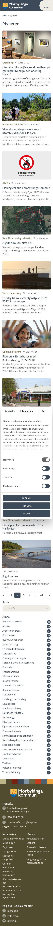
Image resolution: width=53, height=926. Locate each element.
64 (41, 595)
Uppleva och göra (11, 754)
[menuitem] (46, 5)
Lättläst (31, 842)
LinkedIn (12, 920)
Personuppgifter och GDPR (38, 853)
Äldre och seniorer (12, 621)
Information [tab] (26, 410)
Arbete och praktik (12, 630)
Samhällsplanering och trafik (17, 735)
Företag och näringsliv (14, 658)
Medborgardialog (11, 708)
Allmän (6, 626)
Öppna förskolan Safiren (15, 726)
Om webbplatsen (36, 847)
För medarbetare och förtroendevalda (11, 883)
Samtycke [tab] (10, 410)
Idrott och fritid (10, 680)
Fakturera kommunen (8, 873)
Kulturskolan (9, 694)
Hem (4, 15)
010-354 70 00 (15, 817)
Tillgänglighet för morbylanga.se (36, 861)
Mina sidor (8, 842)
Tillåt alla (26, 498)
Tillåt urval (26, 505)
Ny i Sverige (8, 717)
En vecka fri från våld (13, 649)
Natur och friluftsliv (12, 712)
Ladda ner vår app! (13, 838)
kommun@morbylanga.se (22, 822)
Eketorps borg (10, 644)
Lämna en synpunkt (7, 857)
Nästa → (48, 595)
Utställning (8, 758)
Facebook (12, 910)
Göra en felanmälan (8, 865)
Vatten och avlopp (12, 767)
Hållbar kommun (11, 676)
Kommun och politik (13, 685)
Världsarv (7, 763)
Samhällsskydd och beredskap (18, 740)
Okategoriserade (11, 722)
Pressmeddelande (11, 731)
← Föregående (5, 595)
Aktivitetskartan (35, 838)
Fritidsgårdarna (10, 671)
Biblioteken (8, 635)
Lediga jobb (9, 851)
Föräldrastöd (9, 653)
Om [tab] (43, 410)
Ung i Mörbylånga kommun (17, 749)
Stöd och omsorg (11, 744)
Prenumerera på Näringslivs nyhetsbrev (11, 894)
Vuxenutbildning (11, 772)
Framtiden (7, 667)
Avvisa (26, 513)
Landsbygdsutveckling (14, 699)
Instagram (13, 916)
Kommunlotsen (10, 690)
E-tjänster (7, 847)
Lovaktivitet (8, 703)
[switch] (46, 468)
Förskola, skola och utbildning (18, 662)
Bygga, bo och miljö (12, 639)
